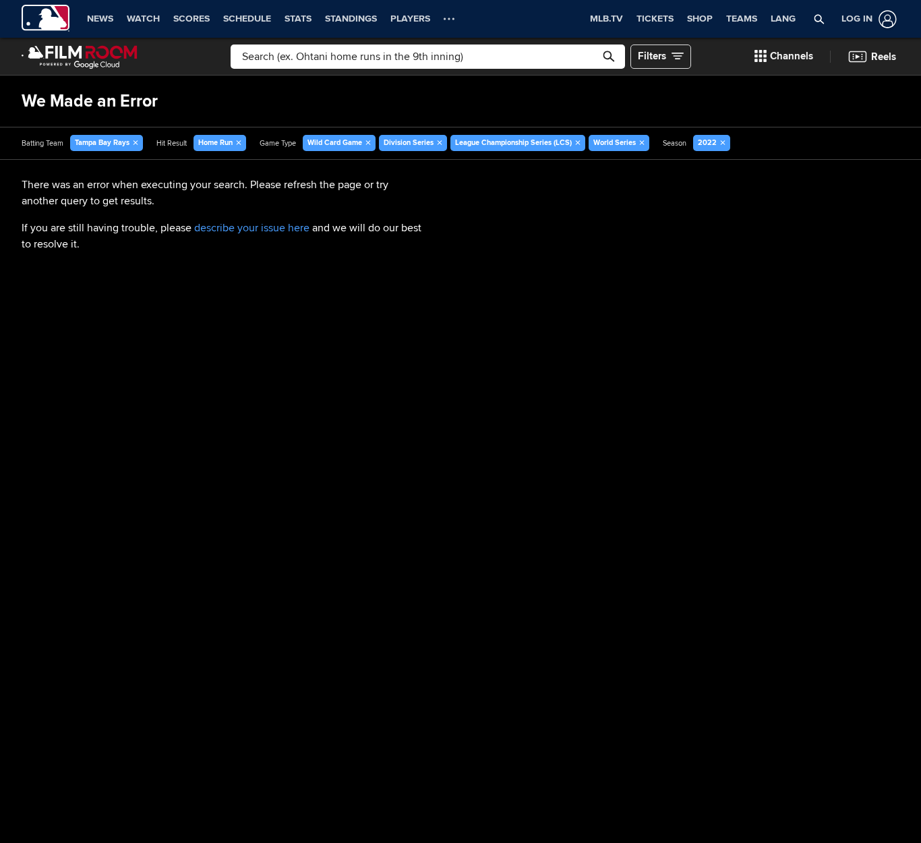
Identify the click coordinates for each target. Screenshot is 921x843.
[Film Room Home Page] (79, 56)
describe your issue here (251, 228)
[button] (819, 18)
